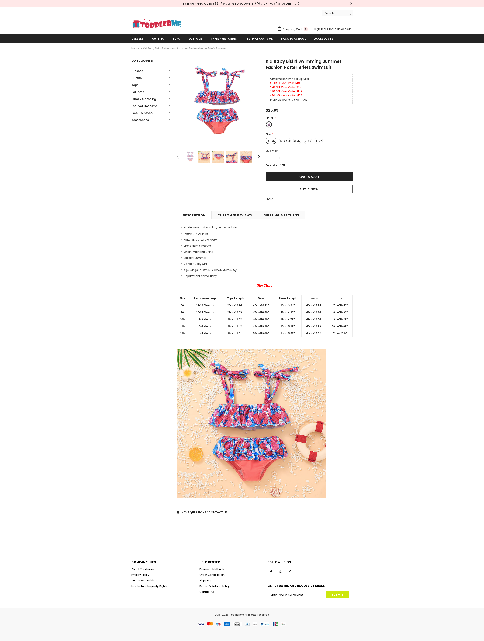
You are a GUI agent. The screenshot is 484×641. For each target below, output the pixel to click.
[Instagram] (280, 571)
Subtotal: (272, 165)
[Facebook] (271, 571)
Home (135, 48)
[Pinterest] (290, 571)
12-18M (271, 141)
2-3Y (297, 141)
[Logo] (156, 23)
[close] (351, 3)
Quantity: (272, 151)
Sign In (319, 29)
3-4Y (308, 141)
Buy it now (309, 189)
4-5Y (318, 141)
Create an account (340, 29)
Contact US (218, 512)
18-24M (285, 141)
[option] (218, 101)
